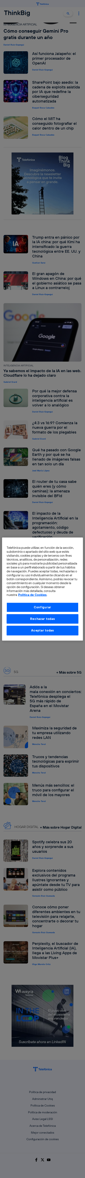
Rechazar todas (42, 619)
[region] (42, 589)
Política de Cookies (32, 595)
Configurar (42, 607)
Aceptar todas (42, 630)
